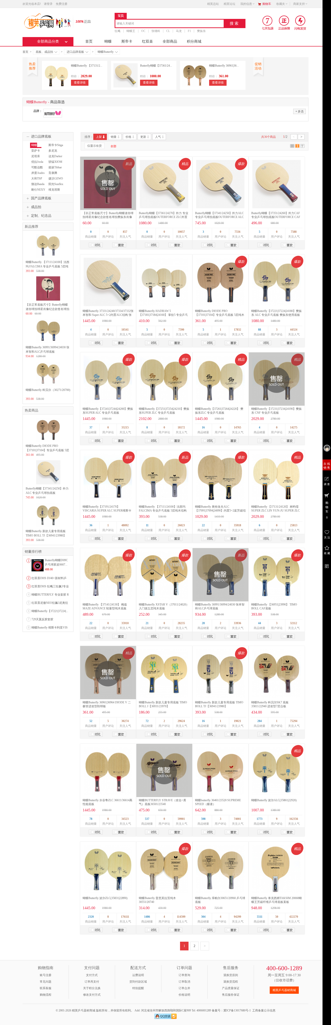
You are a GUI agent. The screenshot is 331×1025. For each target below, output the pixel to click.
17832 (237, 329)
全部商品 (170, 41)
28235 (181, 623)
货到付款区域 (138, 981)
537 (147, 819)
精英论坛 (229, 4)
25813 (293, 525)
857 (125, 231)
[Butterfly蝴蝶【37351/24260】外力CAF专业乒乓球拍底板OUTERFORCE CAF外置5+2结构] (276, 184)
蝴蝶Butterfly (106, 52)
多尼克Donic (52, 153)
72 (147, 721)
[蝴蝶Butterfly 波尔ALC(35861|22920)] (276, 771)
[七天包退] (268, 22)
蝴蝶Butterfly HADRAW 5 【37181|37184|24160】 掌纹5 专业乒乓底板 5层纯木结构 (163, 314)
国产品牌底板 (41, 198)
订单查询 (184, 975)
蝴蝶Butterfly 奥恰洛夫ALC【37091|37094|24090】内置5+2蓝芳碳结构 (220, 510)
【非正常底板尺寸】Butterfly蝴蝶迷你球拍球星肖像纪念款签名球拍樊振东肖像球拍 (108, 217)
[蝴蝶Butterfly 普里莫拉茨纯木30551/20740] (164, 869)
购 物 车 (326, 510)
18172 (181, 427)
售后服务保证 (230, 994)
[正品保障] (81, 21)
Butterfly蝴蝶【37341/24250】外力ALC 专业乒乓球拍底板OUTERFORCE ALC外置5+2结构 (219, 217)
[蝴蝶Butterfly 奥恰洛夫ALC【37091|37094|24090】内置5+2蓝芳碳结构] (220, 477)
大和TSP (36, 178)
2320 (91, 916)
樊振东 (201, 31)
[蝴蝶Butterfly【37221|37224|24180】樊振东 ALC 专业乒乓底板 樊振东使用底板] (276, 282)
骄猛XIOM (55, 161)
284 (259, 721)
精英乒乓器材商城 (284, 990)
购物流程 (45, 994)
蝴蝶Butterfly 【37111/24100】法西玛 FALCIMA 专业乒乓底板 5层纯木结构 (47, 266)
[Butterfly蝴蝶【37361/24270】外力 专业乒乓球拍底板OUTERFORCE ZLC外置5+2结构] (164, 184)
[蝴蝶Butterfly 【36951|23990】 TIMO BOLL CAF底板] (276, 575)
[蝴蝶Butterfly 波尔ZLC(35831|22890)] (108, 869)
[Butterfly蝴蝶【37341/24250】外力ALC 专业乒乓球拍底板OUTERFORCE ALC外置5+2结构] (220, 184)
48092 (125, 525)
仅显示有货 (94, 146)
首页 (89, 41)
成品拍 (36, 207)
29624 (181, 721)
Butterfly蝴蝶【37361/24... (156, 65)
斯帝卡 (126, 41)
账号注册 (45, 975)
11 (147, 525)
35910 (125, 623)
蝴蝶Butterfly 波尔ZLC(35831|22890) (105, 898)
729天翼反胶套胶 (42, 619)
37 (90, 427)
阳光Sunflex (55, 184)
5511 (259, 916)
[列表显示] (292, 146)
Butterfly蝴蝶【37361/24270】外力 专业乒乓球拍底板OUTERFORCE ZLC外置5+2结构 (163, 217)
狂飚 (117, 31)
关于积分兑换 (92, 988)
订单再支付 (92, 981)
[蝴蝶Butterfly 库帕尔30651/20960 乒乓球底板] (220, 869)
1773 (259, 819)
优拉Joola (37, 161)
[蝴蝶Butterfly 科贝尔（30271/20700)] (48, 385)
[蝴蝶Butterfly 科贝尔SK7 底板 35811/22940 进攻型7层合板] (276, 673)
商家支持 (299, 4)
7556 (237, 231)
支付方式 (92, 975)
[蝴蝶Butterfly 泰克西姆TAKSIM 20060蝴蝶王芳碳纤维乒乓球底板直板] (276, 869)
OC (143, 31)
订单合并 (184, 988)
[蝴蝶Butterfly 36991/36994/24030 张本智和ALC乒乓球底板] (48, 342)
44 (259, 623)
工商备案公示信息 (264, 1010)
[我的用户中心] (327, 448)
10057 (181, 231)
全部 (113, 146)
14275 (293, 427)
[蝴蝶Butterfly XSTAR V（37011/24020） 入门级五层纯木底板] (164, 575)
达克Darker (55, 156)
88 (259, 329)
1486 (147, 916)
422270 (293, 916)
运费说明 (138, 975)
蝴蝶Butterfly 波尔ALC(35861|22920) (274, 800)
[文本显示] (302, 146)
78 (90, 819)
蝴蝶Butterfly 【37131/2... (86, 65)
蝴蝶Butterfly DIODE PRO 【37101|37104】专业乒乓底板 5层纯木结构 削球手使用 (219, 314)
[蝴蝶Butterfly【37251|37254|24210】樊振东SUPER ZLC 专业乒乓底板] (164, 380)
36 (90, 525)
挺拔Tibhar (55, 167)
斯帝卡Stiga (55, 145)
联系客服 (45, 988)
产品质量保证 (230, 988)
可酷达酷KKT (36, 169)
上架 (99, 137)
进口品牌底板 (75, 52)
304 (203, 916)
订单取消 (184, 981)
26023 (181, 525)
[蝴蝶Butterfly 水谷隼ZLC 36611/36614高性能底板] (108, 771)
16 (203, 427)
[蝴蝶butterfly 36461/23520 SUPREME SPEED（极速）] (220, 771)
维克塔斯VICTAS (53, 192)
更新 (143, 137)
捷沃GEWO (55, 178)
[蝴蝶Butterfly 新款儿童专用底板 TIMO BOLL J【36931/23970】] (164, 673)
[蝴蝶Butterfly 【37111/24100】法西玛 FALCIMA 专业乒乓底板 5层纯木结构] (164, 477)
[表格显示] (297, 146)
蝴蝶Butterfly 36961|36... (224, 65)
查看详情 (80, 82)
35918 (237, 525)
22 (203, 525)
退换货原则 (230, 975)
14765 (237, 427)
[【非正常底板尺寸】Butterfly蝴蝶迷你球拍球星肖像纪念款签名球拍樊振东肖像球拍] (48, 299)
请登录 (48, 4)
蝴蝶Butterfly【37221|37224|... (50, 611)
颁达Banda (37, 184)
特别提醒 (138, 988)
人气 (158, 137)
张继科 (155, 31)
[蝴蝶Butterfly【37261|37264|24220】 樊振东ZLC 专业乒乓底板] (220, 380)
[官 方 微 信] (327, 565)
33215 (125, 427)
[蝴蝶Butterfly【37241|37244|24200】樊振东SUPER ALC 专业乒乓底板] (108, 380)
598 (203, 819)
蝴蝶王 (130, 31)
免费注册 (61, 4)
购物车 (266, 4)
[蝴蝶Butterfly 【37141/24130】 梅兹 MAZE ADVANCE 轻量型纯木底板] (108, 575)
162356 (293, 819)
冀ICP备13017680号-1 (237, 1010)
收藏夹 (280, 4)
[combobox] (169, 24)
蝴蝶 (108, 41)
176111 (125, 916)
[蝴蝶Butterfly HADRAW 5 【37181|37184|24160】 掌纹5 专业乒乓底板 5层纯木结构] (164, 282)
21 (147, 623)
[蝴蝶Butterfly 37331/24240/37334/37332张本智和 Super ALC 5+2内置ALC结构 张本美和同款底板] (108, 282)
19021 (237, 721)
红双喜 (147, 41)
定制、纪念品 (41, 215)
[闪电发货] (300, 22)
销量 (114, 137)
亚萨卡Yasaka (35, 153)
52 (90, 721)
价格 (128, 137)
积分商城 (194, 41)
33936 (237, 623)
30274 (125, 721)
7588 (294, 231)
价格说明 (184, 994)
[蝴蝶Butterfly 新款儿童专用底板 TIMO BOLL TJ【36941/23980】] (220, 673)
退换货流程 (230, 981)
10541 (125, 329)
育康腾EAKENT (53, 175)
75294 (293, 721)
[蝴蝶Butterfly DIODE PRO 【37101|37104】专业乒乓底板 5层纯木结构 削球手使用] (220, 282)
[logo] (47, 21)
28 (203, 623)
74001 (237, 819)
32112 (293, 623)
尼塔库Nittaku (35, 158)
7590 (181, 329)
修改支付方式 (92, 994)
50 (276, 916)
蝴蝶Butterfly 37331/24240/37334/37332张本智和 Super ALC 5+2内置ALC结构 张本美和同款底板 (108, 314)
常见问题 (45, 981)
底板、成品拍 (44, 52)
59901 (181, 819)
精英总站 (213, 4)
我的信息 (246, 4)
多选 (299, 111)
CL (168, 31)
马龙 (179, 31)
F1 (189, 31)
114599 (181, 916)
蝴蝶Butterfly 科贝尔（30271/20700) (48, 390)
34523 (125, 819)
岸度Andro (38, 173)
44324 (293, 329)
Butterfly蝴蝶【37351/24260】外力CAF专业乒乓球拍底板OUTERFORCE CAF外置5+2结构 (275, 217)
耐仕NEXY (38, 189)
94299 (237, 916)
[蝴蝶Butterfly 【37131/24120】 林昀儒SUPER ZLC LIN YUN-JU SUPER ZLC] (276, 477)
